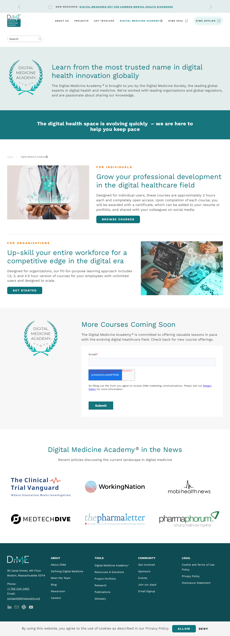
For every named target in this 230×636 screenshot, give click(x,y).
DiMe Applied (206, 21)
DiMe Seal (175, 21)
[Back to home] (14, 21)
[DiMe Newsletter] (16, 607)
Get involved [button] (104, 21)
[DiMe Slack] (24, 607)
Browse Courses (118, 219)
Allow (184, 628)
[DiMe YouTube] (31, 607)
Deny (203, 628)
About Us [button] (62, 21)
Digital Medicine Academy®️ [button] (141, 21)
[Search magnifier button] (40, 39)
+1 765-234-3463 (18, 588)
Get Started (25, 290)
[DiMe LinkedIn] (9, 607)
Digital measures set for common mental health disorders (126, 7)
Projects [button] (81, 21)
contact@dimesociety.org (23, 598)
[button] (19, 7)
